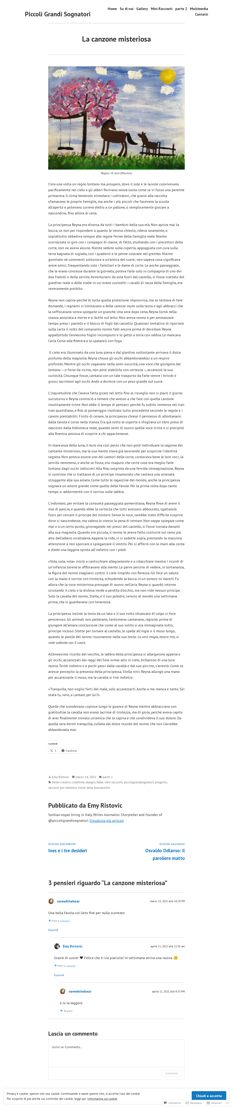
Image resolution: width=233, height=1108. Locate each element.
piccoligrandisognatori (138, 782)
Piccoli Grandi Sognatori (58, 14)
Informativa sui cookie (102, 1099)
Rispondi (53, 930)
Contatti (201, 14)
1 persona (65, 920)
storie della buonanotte (94, 788)
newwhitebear (68, 901)
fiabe (100, 782)
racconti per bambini (62, 788)
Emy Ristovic (60, 777)
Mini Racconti (161, 8)
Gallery (142, 8)
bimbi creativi (61, 782)
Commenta (171, 1073)
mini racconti (113, 782)
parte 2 (181, 8)
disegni (90, 782)
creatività (78, 782)
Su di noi (126, 8)
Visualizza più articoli (106, 820)
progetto (161, 782)
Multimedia (199, 8)
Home (112, 8)
